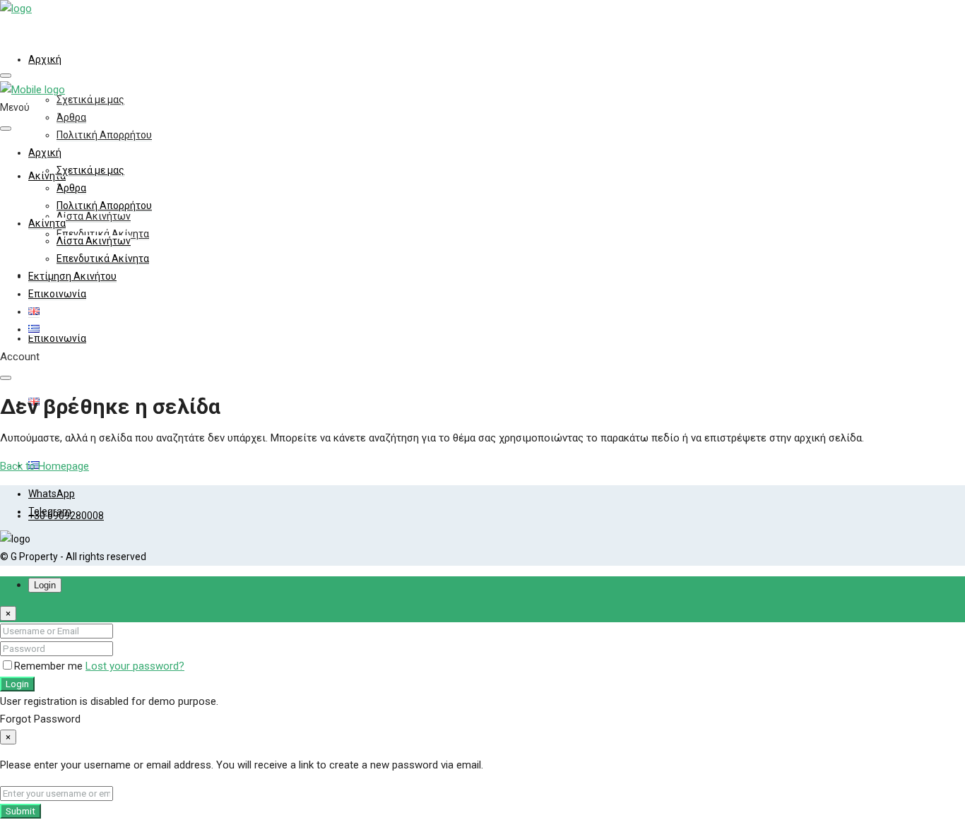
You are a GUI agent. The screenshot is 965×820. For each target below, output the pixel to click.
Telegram (49, 511)
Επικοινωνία (57, 338)
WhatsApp (51, 493)
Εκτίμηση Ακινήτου (72, 276)
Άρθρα (71, 117)
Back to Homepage (44, 466)
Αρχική (44, 59)
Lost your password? (134, 666)
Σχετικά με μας (90, 99)
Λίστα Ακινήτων (94, 216)
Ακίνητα (47, 223)
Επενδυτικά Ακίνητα (103, 258)
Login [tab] (45, 585)
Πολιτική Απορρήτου (104, 135)
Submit (20, 811)
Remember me (49, 666)
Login (17, 684)
